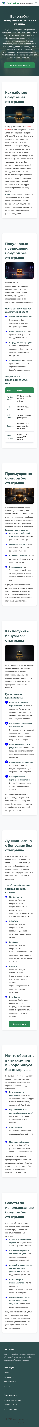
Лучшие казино (10, 1381)
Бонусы (7, 1373)
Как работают (9, 1377)
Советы (7, 1386)
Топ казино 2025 (10, 1404)
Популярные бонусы (12, 1400)
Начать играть (19, 1024)
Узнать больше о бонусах (19, 65)
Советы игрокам (10, 1409)
